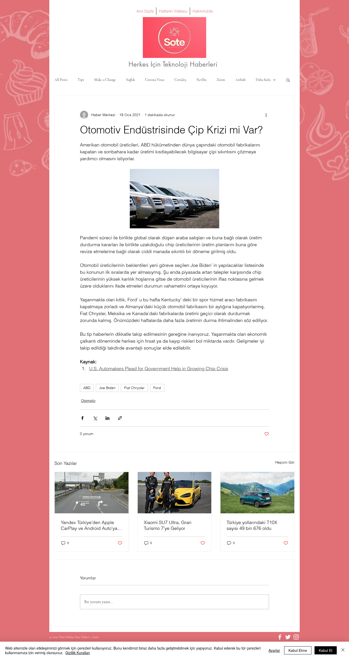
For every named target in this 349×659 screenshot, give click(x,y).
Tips (81, 80)
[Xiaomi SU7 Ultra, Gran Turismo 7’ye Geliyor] (175, 492)
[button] (288, 80)
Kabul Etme (297, 650)
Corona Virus (154, 80)
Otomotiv (88, 400)
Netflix (201, 80)
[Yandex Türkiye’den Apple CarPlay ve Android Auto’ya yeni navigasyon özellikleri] (92, 492)
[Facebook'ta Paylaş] (82, 418)
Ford (157, 388)
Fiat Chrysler (134, 388)
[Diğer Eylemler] (266, 115)
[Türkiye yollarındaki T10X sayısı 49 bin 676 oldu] (257, 492)
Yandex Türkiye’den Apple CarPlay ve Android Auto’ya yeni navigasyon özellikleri (89, 525)
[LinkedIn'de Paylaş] (107, 418)
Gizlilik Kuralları (77, 652)
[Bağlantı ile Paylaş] (120, 418)
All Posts (60, 80)
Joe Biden (107, 388)
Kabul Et (325, 650)
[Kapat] (343, 650)
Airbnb (240, 80)
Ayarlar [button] (274, 650)
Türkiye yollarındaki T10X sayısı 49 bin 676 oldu (252, 525)
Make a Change (105, 80)
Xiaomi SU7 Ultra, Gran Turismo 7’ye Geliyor (167, 525)
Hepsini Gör (285, 462)
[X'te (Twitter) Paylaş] (94, 418)
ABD (86, 388)
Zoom (221, 80)
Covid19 (180, 80)
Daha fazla (263, 80)
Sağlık (130, 80)
